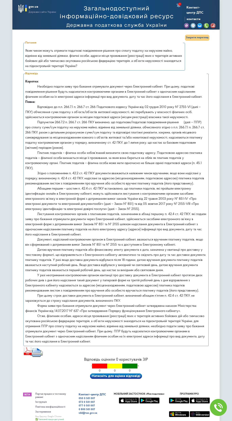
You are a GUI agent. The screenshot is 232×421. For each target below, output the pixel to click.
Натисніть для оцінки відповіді (116, 376)
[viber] (186, 25)
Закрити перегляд (197, 37)
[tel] (206, 25)
